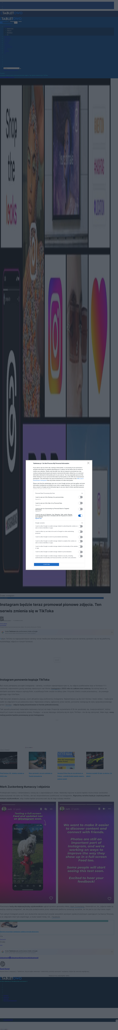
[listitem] (59, 493)
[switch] (80, 497)
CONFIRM (46, 564)
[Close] (89, 463)
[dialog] (59, 515)
